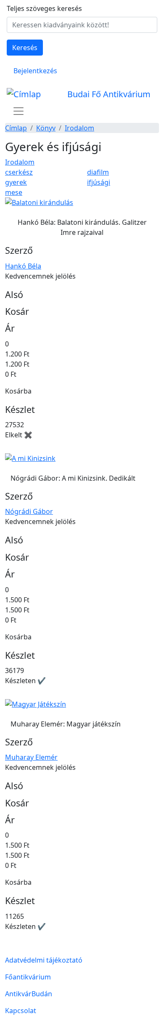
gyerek (16, 182)
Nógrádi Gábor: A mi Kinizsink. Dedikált (73, 478)
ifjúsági (98, 182)
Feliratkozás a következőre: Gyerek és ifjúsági (8, 948)
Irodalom (79, 128)
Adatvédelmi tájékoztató (43, 960)
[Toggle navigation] (18, 111)
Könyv (46, 128)
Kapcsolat (20, 1010)
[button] (39, 205)
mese (13, 192)
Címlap (16, 128)
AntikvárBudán (28, 993)
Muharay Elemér (31, 757)
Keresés (24, 47)
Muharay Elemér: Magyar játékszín (66, 724)
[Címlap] (27, 94)
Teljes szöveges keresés (44, 8)
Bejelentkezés (35, 70)
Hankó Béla (23, 266)
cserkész (19, 172)
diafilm (98, 172)
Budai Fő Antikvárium (109, 94)
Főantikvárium (28, 977)
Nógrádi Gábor (29, 511)
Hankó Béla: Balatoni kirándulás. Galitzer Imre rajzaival (82, 227)
